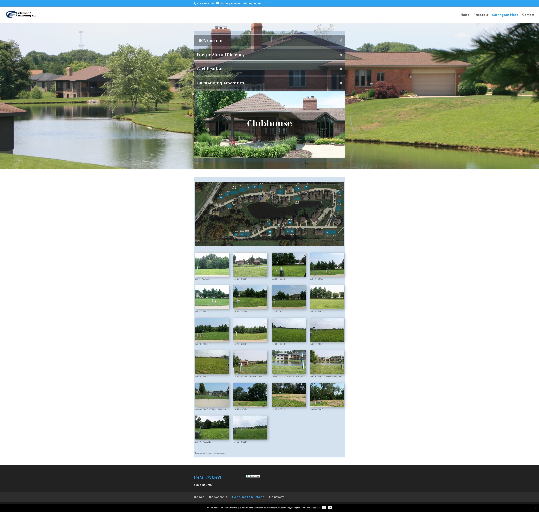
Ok (324, 508)
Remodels (480, 15)
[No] (535, 508)
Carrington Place (505, 15)
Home (465, 15)
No (330, 508)
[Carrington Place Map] (269, 249)
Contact (528, 15)
